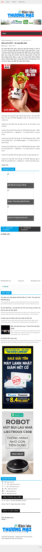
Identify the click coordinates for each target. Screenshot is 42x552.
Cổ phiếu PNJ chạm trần (9, 338)
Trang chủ (21, 281)
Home (2, 2)
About (7, 2)
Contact (14, 2)
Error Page (22, 2)
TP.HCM (5, 286)
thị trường (13, 45)
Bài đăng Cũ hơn (35, 281)
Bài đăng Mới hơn (6, 281)
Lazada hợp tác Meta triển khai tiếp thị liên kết (16, 318)
